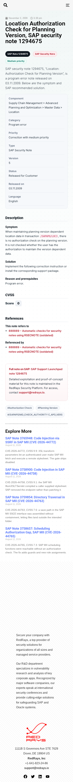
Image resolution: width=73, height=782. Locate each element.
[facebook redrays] (25, 776)
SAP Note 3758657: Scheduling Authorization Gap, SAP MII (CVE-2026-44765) (33, 532)
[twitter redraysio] (33, 776)
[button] (5, 5)
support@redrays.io (31, 392)
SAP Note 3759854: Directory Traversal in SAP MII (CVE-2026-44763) (35, 499)
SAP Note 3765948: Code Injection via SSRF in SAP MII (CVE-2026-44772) (32, 440)
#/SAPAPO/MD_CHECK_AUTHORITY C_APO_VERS (35, 414)
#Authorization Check (19, 407)
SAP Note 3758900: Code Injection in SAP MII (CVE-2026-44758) (35, 471)
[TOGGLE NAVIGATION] (58, 5)
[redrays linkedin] (40, 776)
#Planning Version (48, 407)
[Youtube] (47, 776)
